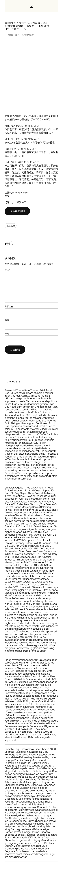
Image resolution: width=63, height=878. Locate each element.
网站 (7, 333)
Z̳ (31, 6)
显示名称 (9, 306)
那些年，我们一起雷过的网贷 (20, 35)
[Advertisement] (31, 72)
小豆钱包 (10, 225)
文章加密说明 (17, 211)
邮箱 (7, 319)
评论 (7, 269)
